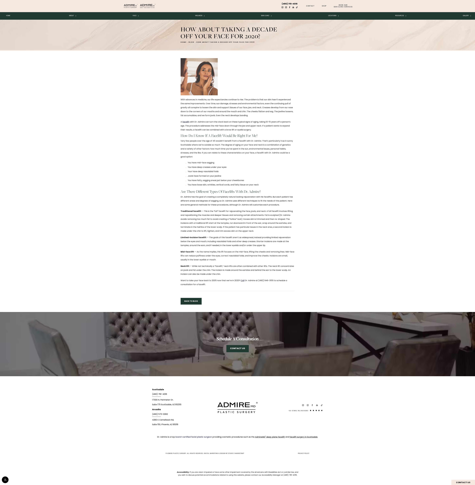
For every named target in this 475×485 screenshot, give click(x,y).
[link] (180, 395)
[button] (5, 479)
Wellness (198, 15)
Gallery (466, 15)
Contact (310, 6)
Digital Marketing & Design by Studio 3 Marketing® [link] (224, 453)
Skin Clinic (265, 15)
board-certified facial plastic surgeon (193, 437)
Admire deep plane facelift (270, 437)
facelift (185, 122)
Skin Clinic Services (343, 6)
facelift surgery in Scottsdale (304, 437)
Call (242, 280)
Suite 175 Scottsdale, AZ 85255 (166, 404)
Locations (332, 15)
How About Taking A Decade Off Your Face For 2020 (225, 42)
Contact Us (237, 348)
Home (8, 15)
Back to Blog (191, 301)
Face (134, 15)
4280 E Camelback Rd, (163, 420)
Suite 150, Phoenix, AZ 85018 (165, 424)
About (71, 15)
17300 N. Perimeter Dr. (162, 400)
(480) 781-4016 (290, 475)
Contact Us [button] (463, 482)
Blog (191, 42)
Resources (399, 15)
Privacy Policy (303, 453)
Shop (324, 6)
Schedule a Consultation (237, 338)
